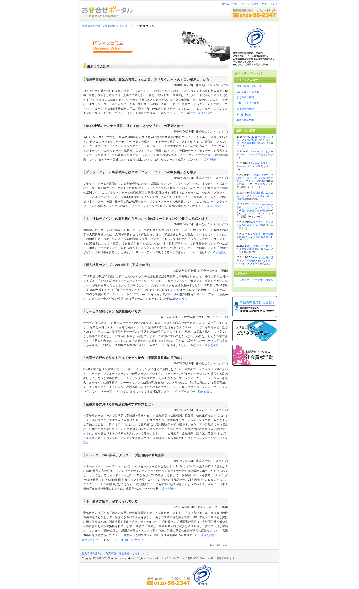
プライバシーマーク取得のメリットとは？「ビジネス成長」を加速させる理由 (254, 207)
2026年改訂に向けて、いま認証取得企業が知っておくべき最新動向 (254, 139)
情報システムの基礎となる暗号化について (254, 224)
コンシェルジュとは (247, 91)
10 (126, 540)
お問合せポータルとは (248, 85)
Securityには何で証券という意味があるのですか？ (254, 259)
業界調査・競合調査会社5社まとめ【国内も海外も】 (254, 236)
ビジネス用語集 (249, 3)
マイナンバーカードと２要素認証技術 (254, 247)
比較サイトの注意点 (247, 103)
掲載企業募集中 (245, 120)
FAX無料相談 (243, 114)
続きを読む (205, 113)
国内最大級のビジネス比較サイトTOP (106, 26)
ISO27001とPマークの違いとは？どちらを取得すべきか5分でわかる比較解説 (254, 178)
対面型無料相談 (245, 108)
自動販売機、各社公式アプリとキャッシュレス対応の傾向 (254, 195)
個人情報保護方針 (92, 553)
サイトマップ (269, 3)
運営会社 (124, 553)
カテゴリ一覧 (229, 3)
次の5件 (139, 540)
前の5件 (87, 540)
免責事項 (111, 553)
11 (131, 540)
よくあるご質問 (245, 97)
